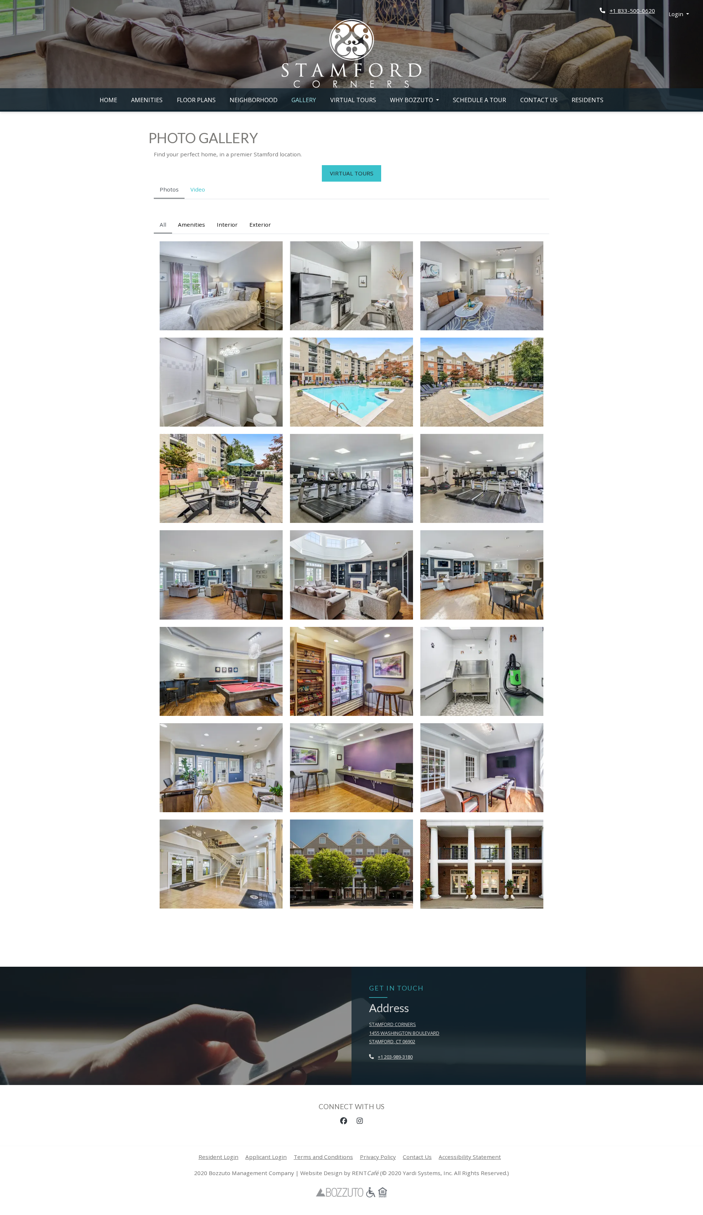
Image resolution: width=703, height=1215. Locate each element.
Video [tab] (197, 189)
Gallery (303, 100)
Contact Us (539, 100)
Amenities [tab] (191, 224)
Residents (587, 100)
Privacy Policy (378, 1156)
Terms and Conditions (323, 1156)
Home (108, 100)
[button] (679, 14)
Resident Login (218, 1156)
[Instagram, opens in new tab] (359, 1121)
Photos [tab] (169, 189)
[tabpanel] (351, 566)
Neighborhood (254, 100)
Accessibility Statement (470, 1156)
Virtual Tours (353, 100)
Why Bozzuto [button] (412, 100)
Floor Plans (196, 100)
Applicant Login (266, 1156)
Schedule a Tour (483, 100)
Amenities (147, 100)
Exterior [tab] (260, 224)
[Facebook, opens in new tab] (343, 1121)
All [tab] (163, 224)
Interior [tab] (227, 224)
